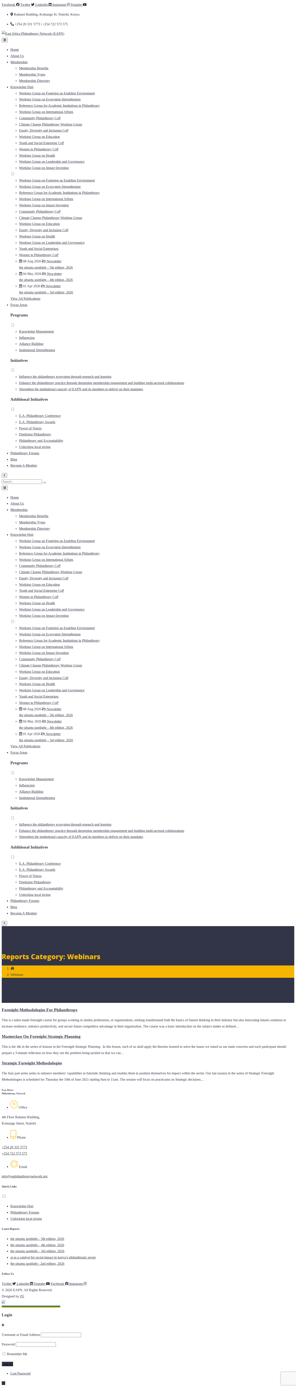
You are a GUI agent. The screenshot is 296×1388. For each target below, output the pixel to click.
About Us (17, 56)
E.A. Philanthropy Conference (40, 416)
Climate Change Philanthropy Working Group (50, 124)
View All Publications (25, 298)
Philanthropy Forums (24, 453)
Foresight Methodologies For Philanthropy (40, 1010)
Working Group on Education (39, 137)
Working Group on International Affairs (46, 112)
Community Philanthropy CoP (40, 118)
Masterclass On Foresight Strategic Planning (41, 1036)
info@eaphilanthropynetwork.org (24, 1176)
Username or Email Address (21, 1335)
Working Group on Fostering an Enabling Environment (57, 93)
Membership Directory (34, 81)
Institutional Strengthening (37, 350)
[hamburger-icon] (5, 40)
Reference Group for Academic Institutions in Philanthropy (59, 105)
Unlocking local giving (34, 447)
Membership (19, 62)
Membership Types (32, 74)
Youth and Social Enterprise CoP (41, 143)
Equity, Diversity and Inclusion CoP (43, 130)
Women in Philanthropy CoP (39, 149)
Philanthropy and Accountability (41, 440)
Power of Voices (30, 428)
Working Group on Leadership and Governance (52, 161)
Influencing (27, 338)
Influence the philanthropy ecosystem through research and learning (65, 376)
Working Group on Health (37, 155)
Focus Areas (18, 305)
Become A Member (23, 465)
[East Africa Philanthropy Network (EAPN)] (33, 33)
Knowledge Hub (21, 87)
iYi (22, 1296)
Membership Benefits (33, 68)
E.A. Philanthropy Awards (37, 422)
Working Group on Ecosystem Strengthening (50, 99)
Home (14, 49)
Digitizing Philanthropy (35, 434)
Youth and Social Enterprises (39, 248)
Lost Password (20, 1373)
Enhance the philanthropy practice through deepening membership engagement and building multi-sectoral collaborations (101, 383)
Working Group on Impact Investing (44, 168)
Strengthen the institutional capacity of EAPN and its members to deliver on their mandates (81, 389)
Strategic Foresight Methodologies (32, 1063)
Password (8, 1344)
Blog (13, 459)
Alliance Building (31, 344)
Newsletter (53, 261)
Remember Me (16, 1354)
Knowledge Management (36, 331)
